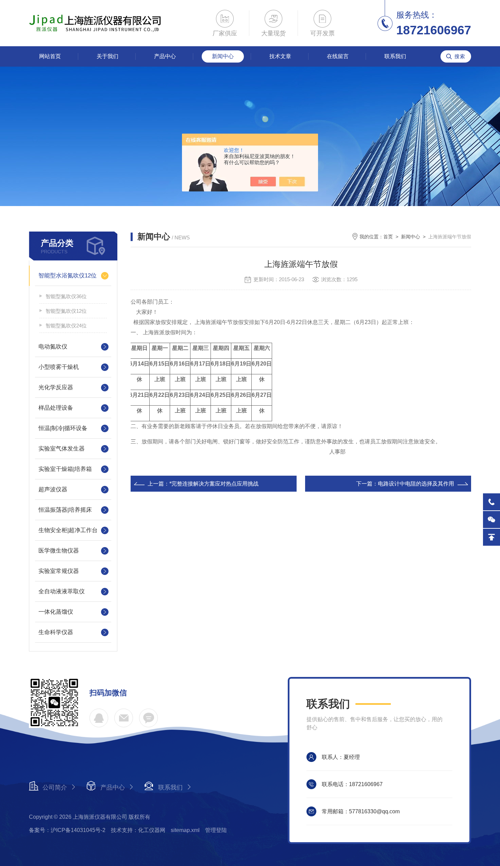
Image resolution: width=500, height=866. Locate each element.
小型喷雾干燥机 (58, 367)
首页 (388, 236)
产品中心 (165, 56)
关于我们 (107, 56)
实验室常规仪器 (58, 571)
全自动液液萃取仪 (61, 591)
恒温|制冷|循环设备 (62, 428)
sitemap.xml (185, 830)
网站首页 (50, 56)
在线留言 (338, 56)
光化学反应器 (55, 387)
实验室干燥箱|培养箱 (65, 469)
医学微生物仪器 (58, 550)
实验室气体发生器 (61, 448)
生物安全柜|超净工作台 (68, 530)
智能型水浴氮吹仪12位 (67, 275)
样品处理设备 (55, 408)
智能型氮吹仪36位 (66, 296)
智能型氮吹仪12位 (66, 311)
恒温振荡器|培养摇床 (65, 510)
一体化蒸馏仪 (55, 612)
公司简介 (55, 787)
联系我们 (395, 56)
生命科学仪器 (55, 632)
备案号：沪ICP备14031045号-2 (67, 830)
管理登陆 (216, 830)
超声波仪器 (52, 489)
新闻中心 (223, 56)
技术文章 (280, 56)
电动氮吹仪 (52, 346)
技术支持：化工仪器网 (138, 830)
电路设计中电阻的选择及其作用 (416, 484)
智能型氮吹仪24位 (66, 325)
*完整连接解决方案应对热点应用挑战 (214, 484)
